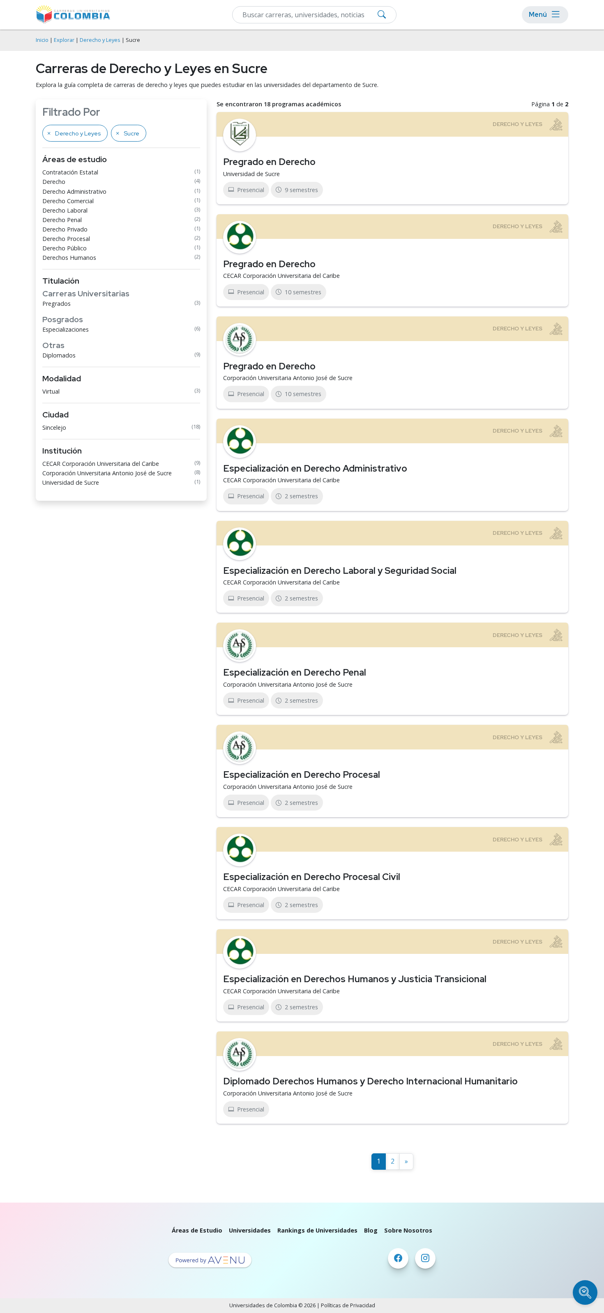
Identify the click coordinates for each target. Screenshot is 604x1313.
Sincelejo (54, 427)
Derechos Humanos (69, 257)
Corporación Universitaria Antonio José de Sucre (107, 473)
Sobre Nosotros (408, 1230)
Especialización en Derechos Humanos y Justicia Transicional (354, 979)
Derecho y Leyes (100, 40)
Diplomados (59, 355)
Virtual (51, 391)
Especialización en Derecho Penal (294, 672)
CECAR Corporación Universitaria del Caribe (100, 463)
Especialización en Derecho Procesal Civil (311, 877)
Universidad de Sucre (70, 482)
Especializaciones (65, 329)
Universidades (250, 1230)
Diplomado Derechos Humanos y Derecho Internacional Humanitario (370, 1081)
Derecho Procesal (66, 239)
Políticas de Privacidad (348, 1305)
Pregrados (56, 303)
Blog (371, 1230)
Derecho (53, 182)
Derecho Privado (65, 229)
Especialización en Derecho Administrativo (315, 468)
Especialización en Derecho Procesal (301, 774)
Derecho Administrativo (74, 191)
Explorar (64, 40)
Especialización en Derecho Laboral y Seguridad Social (339, 570)
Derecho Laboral (65, 210)
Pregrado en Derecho (269, 162)
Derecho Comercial (68, 201)
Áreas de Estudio (197, 1230)
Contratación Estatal (70, 172)
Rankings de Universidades (317, 1230)
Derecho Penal (62, 220)
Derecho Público (64, 248)
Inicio (42, 40)
